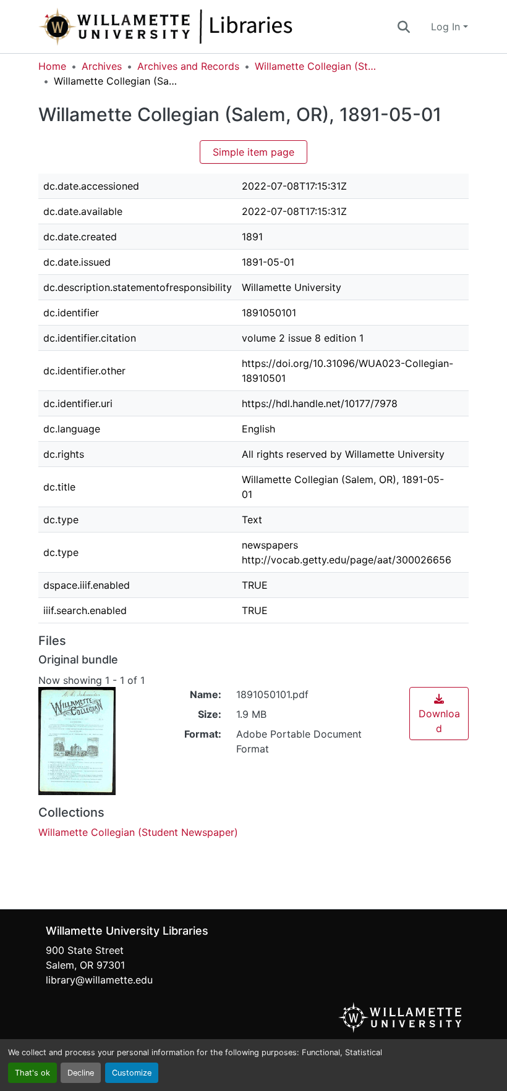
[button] (206, 26)
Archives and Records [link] (188, 66)
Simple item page (253, 152)
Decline (80, 1072)
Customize (131, 1072)
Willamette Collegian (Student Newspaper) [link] (316, 66)
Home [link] (52, 66)
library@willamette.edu (99, 980)
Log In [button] (447, 26)
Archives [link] (102, 66)
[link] (439, 713)
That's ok (32, 1072)
